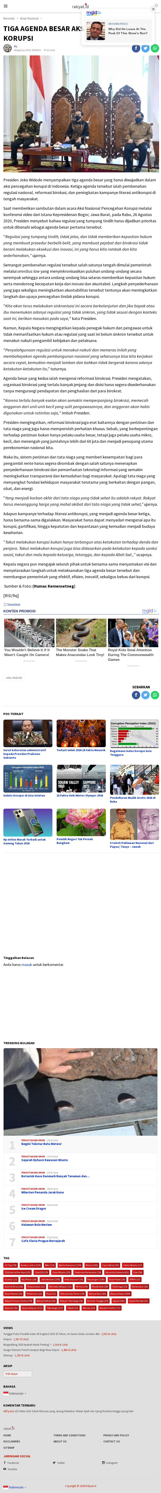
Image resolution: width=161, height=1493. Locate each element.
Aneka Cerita (31, 1265)
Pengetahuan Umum (33, 1140)
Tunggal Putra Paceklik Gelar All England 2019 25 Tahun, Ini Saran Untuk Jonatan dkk (51, 1334)
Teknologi (55, 1308)
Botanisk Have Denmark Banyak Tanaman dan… (55, 1176)
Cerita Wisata (132, 1265)
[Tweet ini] (145, 48)
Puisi (51, 1293)
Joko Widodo (14, 678)
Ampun (7, 1339)
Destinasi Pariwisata (88, 1272)
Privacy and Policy (116, 1435)
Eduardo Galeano (117, 1272)
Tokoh (72, 1308)
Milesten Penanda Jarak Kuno (42, 1192)
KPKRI (135, 1279)
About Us (60, 1441)
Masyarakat (36, 1286)
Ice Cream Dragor (33, 1208)
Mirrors (82, 1286)
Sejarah (11, 1308)
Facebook (13, 1463)
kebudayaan (74, 1279)
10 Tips (11, 1265)
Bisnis (92, 1265)
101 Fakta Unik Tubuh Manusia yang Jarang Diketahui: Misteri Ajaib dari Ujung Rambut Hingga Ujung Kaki (73, 1411)
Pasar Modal (13, 1293)
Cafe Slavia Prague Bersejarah (43, 1241)
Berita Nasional (70, 1265)
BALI (50, 1265)
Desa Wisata (61, 1272)
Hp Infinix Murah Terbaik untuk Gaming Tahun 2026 (24, 841)
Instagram (112, 1463)
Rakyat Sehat (46, 1300)
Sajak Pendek (138, 1300)
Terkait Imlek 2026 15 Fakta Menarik (81, 750)
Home (7, 1435)
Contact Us (111, 1441)
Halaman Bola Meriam (36, 1225)
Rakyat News (120, 1293)
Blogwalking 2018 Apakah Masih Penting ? (27, 1344)
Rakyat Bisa (97, 1293)
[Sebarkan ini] (136, 48)
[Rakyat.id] (80, 5)
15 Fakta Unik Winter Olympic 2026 (80, 795)
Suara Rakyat (32, 1308)
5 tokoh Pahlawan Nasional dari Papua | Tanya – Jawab (132, 845)
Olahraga (119, 1286)
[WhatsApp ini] (155, 48)
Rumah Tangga (97, 1300)
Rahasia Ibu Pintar (72, 1293)
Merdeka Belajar (60, 1286)
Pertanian (34, 1293)
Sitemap (8, 1355)
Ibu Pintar (29, 1279)
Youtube (12, 1469)
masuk (27, 964)
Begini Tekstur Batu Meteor (41, 1144)
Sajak (119, 1300)
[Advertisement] (81, 902)
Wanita (89, 1308)
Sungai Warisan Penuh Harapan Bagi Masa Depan (31, 1350)
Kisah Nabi (117, 1279)
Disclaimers (11, 1441)
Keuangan (96, 1279)
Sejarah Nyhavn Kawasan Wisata (44, 1160)
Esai (137, 1272)
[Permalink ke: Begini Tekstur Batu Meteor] (80, 1092)
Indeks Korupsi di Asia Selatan (24, 795)
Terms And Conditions (69, 1435)
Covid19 (41, 1272)
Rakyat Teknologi (71, 1300)
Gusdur (11, 1279)
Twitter (61, 1463)
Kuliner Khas (14, 1286)
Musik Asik (100, 1286)
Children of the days (17, 1272)
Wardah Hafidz (110, 1308)
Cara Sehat (110, 1265)
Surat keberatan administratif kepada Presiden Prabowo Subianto (24, 754)
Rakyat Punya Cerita (18, 1300)
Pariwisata (140, 1286)
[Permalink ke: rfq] (7, 48)
